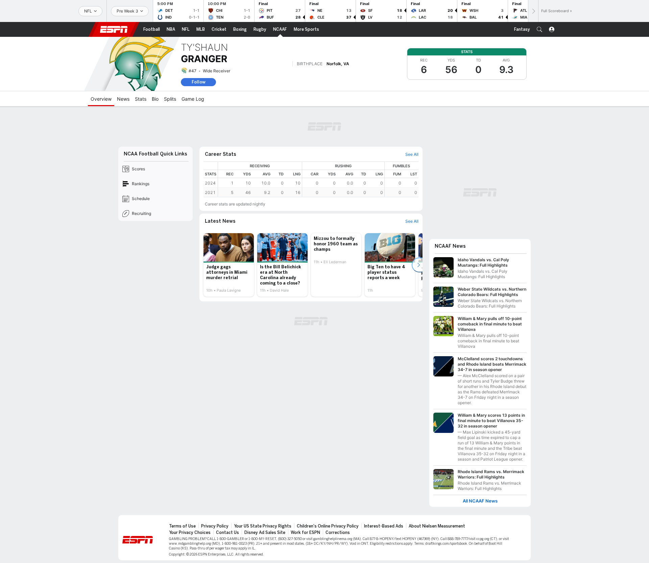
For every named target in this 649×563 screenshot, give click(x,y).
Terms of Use (182, 526)
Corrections (338, 532)
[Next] (533, 11)
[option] (228, 265)
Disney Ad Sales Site (264, 532)
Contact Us (227, 532)
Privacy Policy (215, 526)
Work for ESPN (305, 532)
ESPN (114, 29)
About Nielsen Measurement (437, 526)
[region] (318, 179)
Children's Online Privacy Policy (328, 526)
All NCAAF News (480, 501)
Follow (199, 81)
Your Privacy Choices (190, 532)
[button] (539, 29)
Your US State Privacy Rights (262, 526)
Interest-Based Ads (383, 526)
